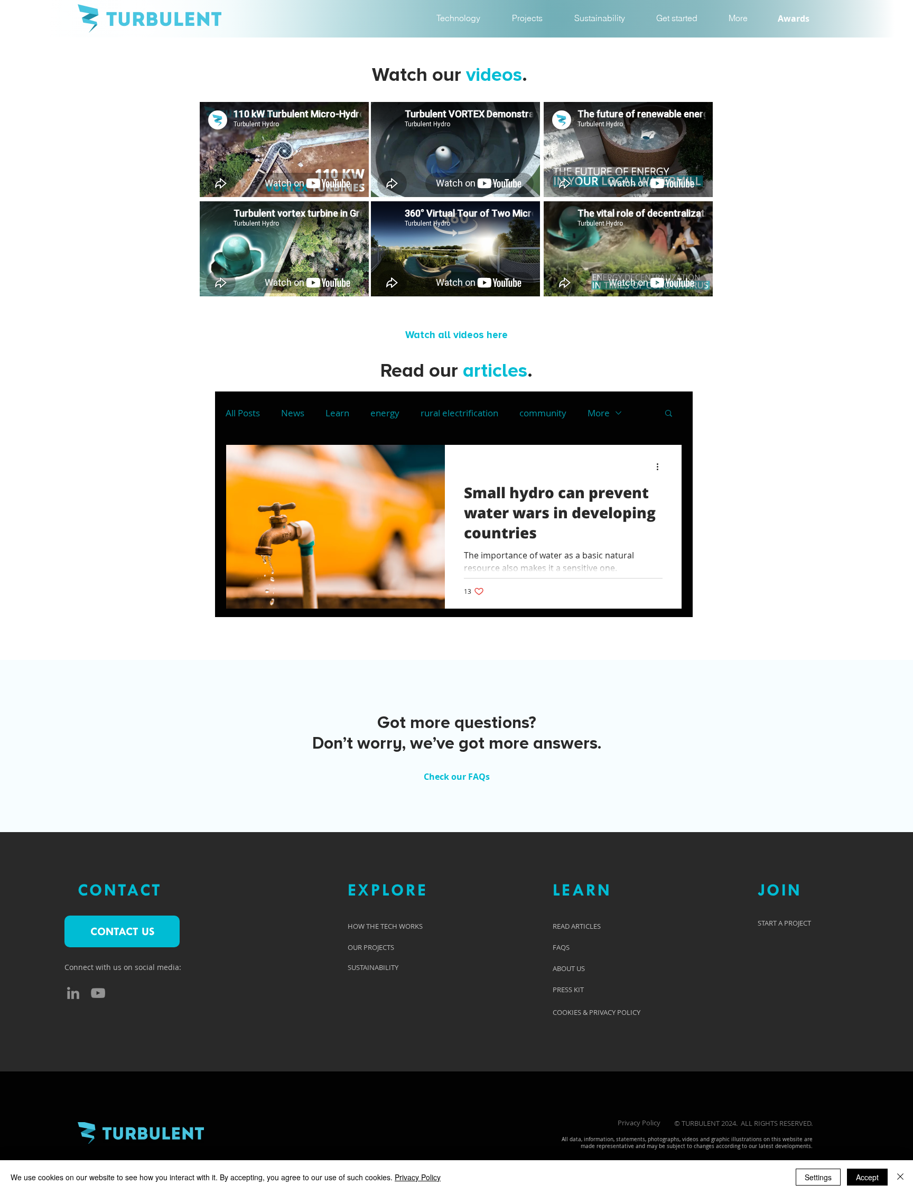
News (292, 412)
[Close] (900, 1177)
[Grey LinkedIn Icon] (73, 993)
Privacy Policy (639, 1122)
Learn (337, 412)
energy (384, 412)
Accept (867, 1177)
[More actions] (661, 466)
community (542, 412)
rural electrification (459, 412)
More (599, 412)
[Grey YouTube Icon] (98, 993)
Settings (818, 1177)
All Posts (243, 412)
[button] (738, 18)
